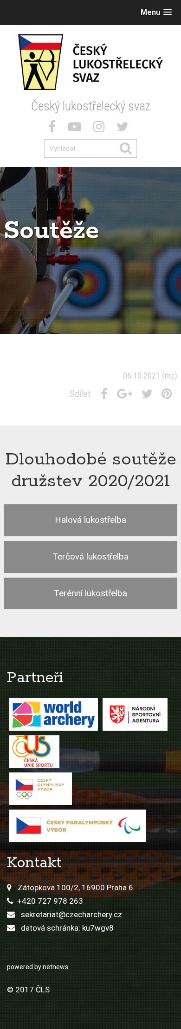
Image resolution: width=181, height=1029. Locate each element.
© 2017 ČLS (28, 989)
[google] (126, 394)
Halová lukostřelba (90, 519)
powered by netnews (37, 967)
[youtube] (76, 128)
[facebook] (54, 128)
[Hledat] (128, 148)
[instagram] (100, 128)
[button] (156, 12)
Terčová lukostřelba (90, 556)
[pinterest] (168, 394)
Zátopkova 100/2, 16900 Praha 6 (75, 887)
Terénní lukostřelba (90, 593)
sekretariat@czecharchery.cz (71, 914)
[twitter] (124, 128)
